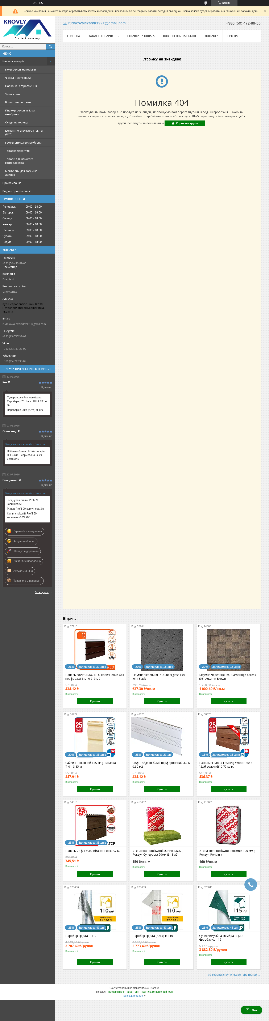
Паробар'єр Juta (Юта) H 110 (25, 409)
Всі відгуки (42, 592)
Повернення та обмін (179, 36)
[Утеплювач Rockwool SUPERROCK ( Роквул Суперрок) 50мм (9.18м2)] (162, 826)
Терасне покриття (17, 151)
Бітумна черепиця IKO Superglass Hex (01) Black (158, 677)
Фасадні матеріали (18, 78)
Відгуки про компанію (17, 191)
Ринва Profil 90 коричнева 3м (25, 508)
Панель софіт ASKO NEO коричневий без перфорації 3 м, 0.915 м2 (94, 677)
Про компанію (12, 183)
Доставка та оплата (139, 36)
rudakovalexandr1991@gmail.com (24, 324)
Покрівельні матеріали (20, 69)
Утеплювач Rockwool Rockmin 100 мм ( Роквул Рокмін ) (227, 852)
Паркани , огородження (21, 86)
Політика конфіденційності (157, 991)
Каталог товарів (13, 61)
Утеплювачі (13, 94)
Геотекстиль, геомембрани (23, 142)
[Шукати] (50, 46)
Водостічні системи (18, 102)
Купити (95, 701)
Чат (254, 1010)
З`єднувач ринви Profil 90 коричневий (23, 502)
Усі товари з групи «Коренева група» (232, 974)
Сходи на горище (16, 122)
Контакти (211, 36)
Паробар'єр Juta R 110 (80, 936)
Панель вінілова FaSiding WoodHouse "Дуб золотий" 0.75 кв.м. (225, 764)
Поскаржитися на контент (123, 991)
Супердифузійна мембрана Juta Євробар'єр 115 (221, 937)
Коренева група (187, 123)
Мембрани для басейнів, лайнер (21, 173)
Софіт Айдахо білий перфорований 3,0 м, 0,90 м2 (161, 764)
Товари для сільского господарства (19, 161)
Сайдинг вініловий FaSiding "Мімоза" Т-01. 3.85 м (91, 764)
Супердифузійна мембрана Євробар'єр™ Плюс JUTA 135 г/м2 (27, 401)
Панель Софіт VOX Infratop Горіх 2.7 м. (92, 851)
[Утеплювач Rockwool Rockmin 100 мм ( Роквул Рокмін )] (228, 826)
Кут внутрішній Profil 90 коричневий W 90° (22, 515)
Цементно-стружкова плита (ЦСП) (24, 132)
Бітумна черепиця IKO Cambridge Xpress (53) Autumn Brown (227, 677)
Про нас (233, 36)
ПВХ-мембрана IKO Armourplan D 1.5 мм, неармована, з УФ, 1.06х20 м (26, 455)
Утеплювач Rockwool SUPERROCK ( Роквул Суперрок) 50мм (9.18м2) (157, 852)
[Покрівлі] (27, 28)
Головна (73, 36)
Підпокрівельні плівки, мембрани (20, 112)
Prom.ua (155, 988)
